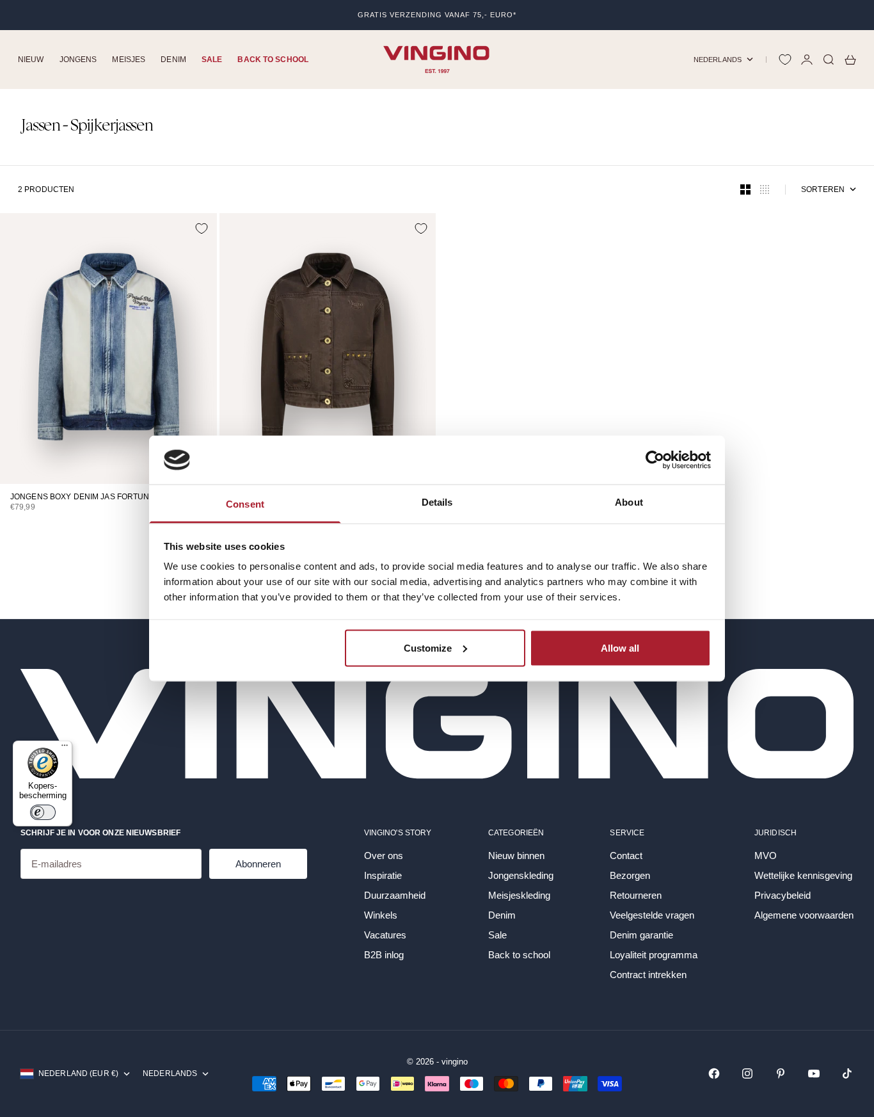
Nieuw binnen (516, 855)
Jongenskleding (520, 875)
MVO (765, 855)
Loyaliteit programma (653, 954)
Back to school (272, 59)
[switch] (43, 812)
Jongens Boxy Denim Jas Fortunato (87, 497)
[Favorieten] (785, 59)
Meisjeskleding (519, 895)
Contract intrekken (648, 974)
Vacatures (385, 934)
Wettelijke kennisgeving (803, 875)
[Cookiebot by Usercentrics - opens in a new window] (655, 459)
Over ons (383, 855)
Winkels (380, 915)
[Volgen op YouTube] (813, 1073)
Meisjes (128, 59)
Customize (428, 647)
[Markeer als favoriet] (201, 228)
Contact (626, 855)
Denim (173, 59)
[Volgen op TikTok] (847, 1073)
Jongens (78, 59)
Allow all (620, 647)
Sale (212, 59)
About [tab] (629, 502)
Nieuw (31, 59)
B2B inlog (384, 954)
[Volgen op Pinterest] (780, 1073)
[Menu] (64, 748)
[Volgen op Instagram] (747, 1073)
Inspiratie (383, 875)
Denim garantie (641, 934)
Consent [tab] (245, 504)
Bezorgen (630, 875)
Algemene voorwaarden (804, 915)
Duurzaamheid (394, 895)
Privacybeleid (782, 895)
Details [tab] (437, 502)
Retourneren (636, 895)
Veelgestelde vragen (652, 915)
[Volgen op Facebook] (714, 1073)
